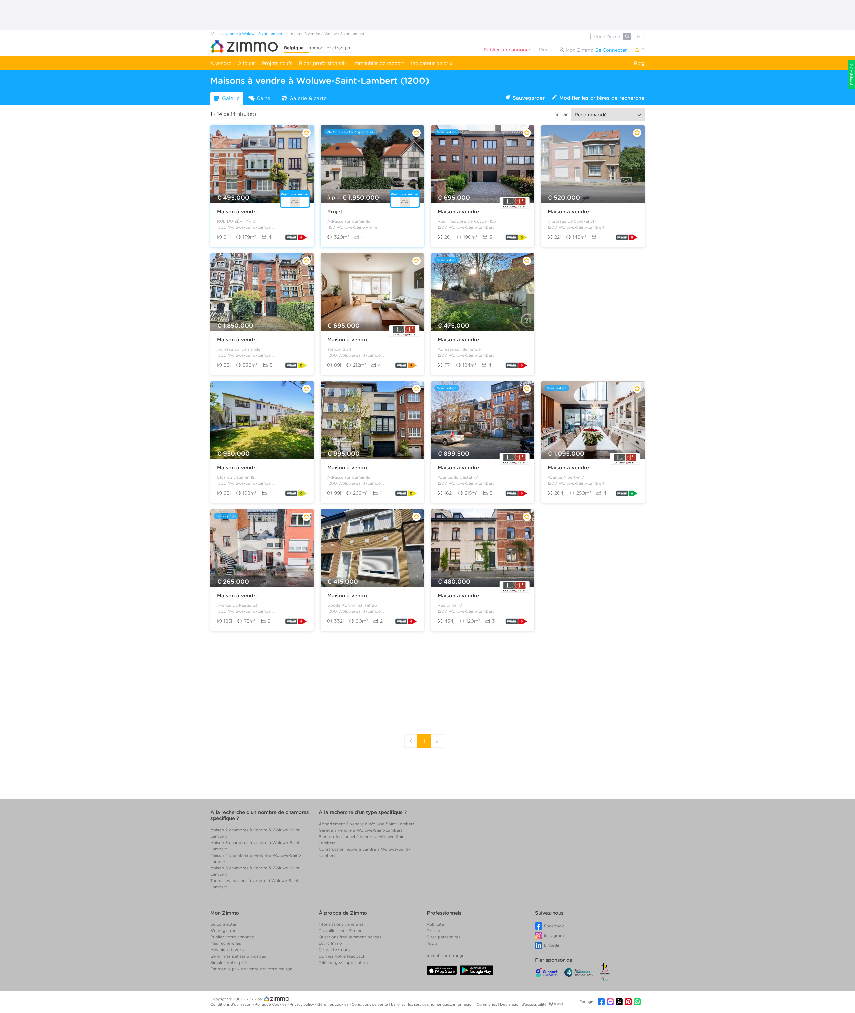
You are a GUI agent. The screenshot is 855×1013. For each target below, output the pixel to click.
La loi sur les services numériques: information (433, 1004)
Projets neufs (277, 63)
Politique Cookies (271, 1004)
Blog (639, 63)
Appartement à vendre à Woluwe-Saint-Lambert (366, 823)
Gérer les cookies (333, 1004)
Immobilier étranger (330, 47)
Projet (334, 212)
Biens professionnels (323, 63)
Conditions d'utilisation (231, 1004)
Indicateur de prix (431, 63)
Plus (544, 49)
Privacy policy (302, 1004)
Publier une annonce (507, 49)
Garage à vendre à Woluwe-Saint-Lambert (360, 830)
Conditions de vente (370, 1004)
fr (639, 36)
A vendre (220, 63)
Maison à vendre (238, 212)
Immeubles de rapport (378, 63)
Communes (487, 1004)
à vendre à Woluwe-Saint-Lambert (253, 33)
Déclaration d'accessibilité (523, 1004)
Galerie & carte (308, 98)
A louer (246, 63)
